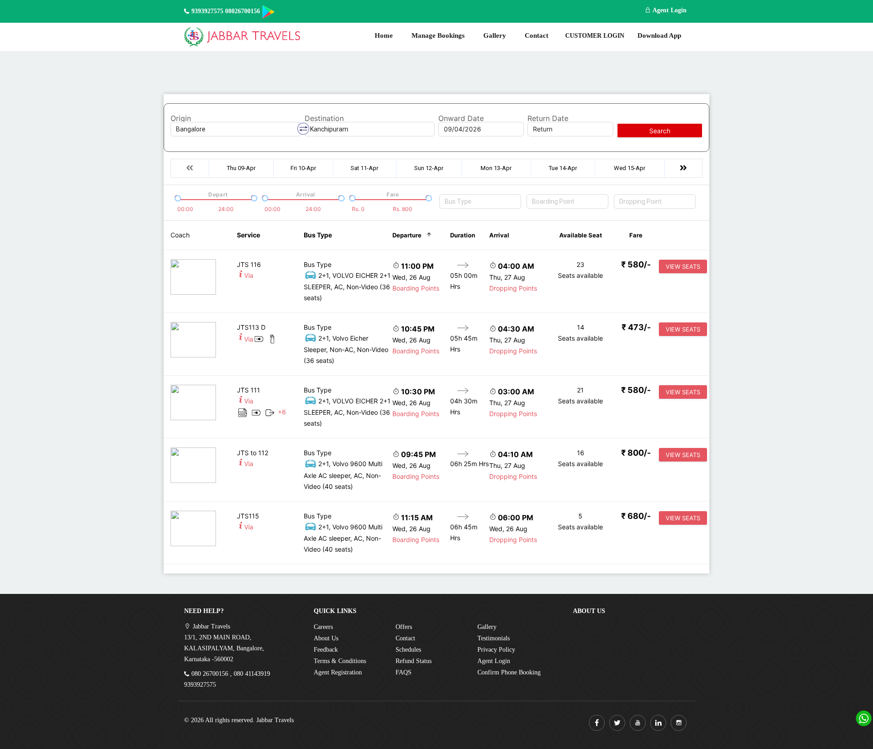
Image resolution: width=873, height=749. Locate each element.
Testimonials (493, 638)
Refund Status (413, 661)
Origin (181, 118)
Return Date (547, 118)
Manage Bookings (438, 35)
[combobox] (480, 201)
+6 (282, 412)
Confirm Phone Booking (509, 672)
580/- (636, 264)
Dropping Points (513, 288)
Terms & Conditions (340, 661)
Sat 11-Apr (364, 168)
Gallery (494, 35)
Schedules (408, 649)
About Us (326, 638)
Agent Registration (338, 672)
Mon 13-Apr (496, 168)
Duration (462, 235)
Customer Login (594, 35)
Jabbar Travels (275, 720)
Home (384, 35)
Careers (323, 626)
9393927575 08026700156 (225, 11)
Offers (404, 626)
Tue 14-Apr (563, 168)
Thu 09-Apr (241, 168)
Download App (659, 35)
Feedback (326, 649)
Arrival (499, 235)
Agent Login (669, 10)
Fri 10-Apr (303, 168)
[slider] (177, 197)
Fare (635, 235)
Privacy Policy (496, 649)
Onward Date (461, 118)
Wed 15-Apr (629, 168)
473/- (636, 327)
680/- (636, 516)
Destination (324, 118)
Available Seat (580, 235)
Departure (406, 235)
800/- (636, 452)
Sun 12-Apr (428, 168)
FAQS (403, 672)
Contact (536, 35)
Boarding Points (415, 288)
